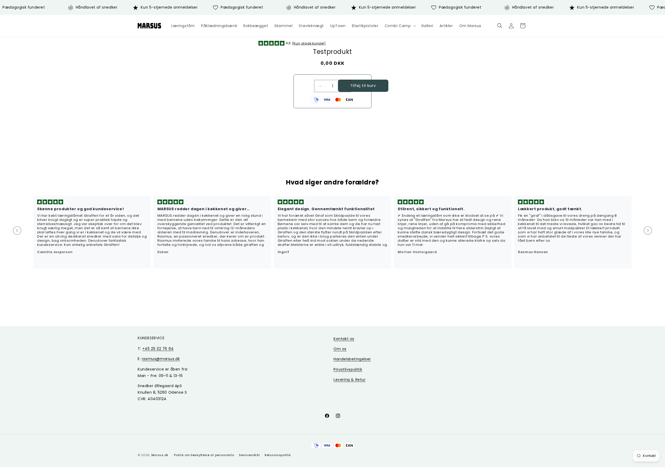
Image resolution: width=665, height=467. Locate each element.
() (309, 43)
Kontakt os (344, 338)
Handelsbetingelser (352, 359)
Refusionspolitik (278, 455)
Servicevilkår (249, 455)
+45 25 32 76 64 (158, 348)
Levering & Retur (350, 379)
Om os (340, 348)
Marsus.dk (159, 455)
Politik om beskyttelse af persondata (204, 455)
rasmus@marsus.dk (161, 358)
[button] (400, 25)
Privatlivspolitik (348, 369)
